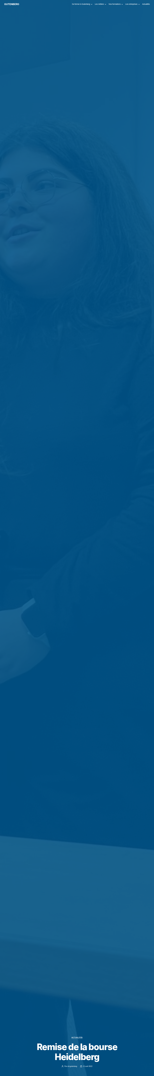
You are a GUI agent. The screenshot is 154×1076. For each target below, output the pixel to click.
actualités (77, 1037)
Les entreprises (131, 4)
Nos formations (115, 4)
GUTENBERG (11, 4)
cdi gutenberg (72, 1066)
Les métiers (99, 4)
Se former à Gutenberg (81, 4)
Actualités (146, 4)
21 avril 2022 (87, 1066)
